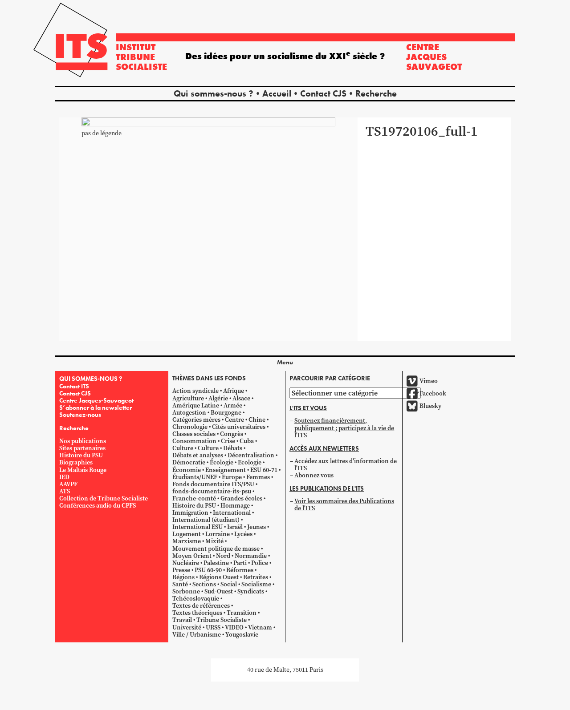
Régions (183, 577)
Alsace (241, 398)
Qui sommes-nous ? (213, 93)
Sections (204, 584)
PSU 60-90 (208, 570)
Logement (186, 534)
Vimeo (428, 381)
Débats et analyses (197, 455)
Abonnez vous (314, 475)
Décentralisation (251, 455)
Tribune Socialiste (221, 620)
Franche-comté (194, 498)
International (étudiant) (206, 520)
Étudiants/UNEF (194, 477)
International (232, 512)
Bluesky (430, 406)
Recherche (376, 93)
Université (186, 627)
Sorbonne (186, 591)
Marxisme (186, 541)
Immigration (190, 512)
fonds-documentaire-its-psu (211, 491)
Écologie (221, 462)
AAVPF (68, 484)
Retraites (255, 577)
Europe (232, 477)
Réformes (239, 570)
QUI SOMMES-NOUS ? (90, 379)
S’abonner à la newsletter (95, 407)
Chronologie (190, 427)
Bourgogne (226, 412)
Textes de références (201, 605)
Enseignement (225, 470)
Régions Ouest (219, 577)
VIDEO (234, 627)
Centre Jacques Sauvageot (434, 57)
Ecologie (249, 462)
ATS (64, 491)
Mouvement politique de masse (216, 549)
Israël (235, 527)
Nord (223, 556)
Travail (182, 620)
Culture (182, 448)
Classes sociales (194, 434)
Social (228, 584)
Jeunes (256, 527)
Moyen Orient (192, 556)
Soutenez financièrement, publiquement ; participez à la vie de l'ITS (344, 427)
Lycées (243, 534)
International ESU (197, 527)
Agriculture (188, 398)
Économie (186, 470)
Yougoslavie (241, 634)
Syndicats (250, 591)
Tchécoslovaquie (195, 598)
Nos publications (82, 441)
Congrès (231, 434)
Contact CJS (323, 93)
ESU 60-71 (263, 470)
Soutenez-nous (80, 415)
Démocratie (188, 462)
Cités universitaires (238, 427)
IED (64, 477)
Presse (181, 570)
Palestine (216, 563)
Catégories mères (196, 420)
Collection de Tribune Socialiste (103, 498)
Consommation (194, 441)
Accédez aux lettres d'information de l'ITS (345, 464)
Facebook (432, 393)
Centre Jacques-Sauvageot (96, 400)
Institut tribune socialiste (141, 57)
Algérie (218, 398)
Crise (228, 441)
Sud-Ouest (218, 591)
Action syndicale (195, 391)
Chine (256, 420)
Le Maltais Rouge (82, 470)
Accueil (276, 93)
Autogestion (189, 412)
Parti (240, 563)
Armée (233, 405)
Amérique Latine (195, 405)
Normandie (251, 556)
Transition (241, 613)
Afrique (233, 391)
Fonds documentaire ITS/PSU (213, 484)
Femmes (258, 477)
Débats (232, 448)
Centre (234, 420)
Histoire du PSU (81, 455)
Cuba (247, 441)
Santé (180, 584)
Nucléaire (185, 563)
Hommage (235, 505)
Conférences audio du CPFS (97, 505)
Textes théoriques (197, 613)
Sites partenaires (82, 448)
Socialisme (256, 584)
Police (259, 563)
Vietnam (260, 627)
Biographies (76, 462)
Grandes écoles (241, 498)
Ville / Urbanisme (196, 634)
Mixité (214, 541)
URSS (213, 627)
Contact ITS (74, 386)
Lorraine (217, 534)
